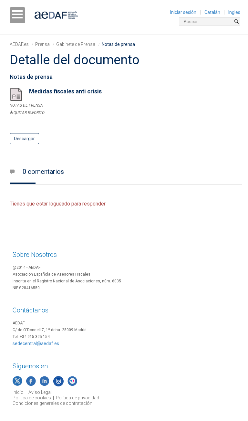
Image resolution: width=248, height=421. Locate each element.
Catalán (212, 12)
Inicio (18, 392)
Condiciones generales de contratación (52, 403)
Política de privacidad (77, 397)
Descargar (24, 138)
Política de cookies (32, 397)
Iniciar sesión (183, 12)
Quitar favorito (29, 113)
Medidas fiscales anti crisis (65, 91)
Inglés (234, 12)
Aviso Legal (40, 392)
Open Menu (17, 15)
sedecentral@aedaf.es (36, 343)
